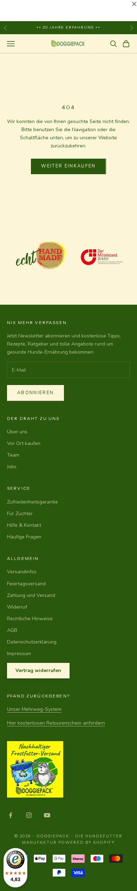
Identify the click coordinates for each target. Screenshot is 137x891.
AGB (12, 630)
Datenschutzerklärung (32, 642)
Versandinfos (22, 571)
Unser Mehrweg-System (34, 709)
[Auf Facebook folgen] (10, 815)
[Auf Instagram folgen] (28, 815)
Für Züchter (20, 513)
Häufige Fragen (24, 536)
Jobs (12, 466)
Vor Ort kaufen (23, 443)
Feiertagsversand (26, 583)
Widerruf (17, 607)
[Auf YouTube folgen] (47, 815)
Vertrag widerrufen (38, 670)
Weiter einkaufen (68, 166)
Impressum (19, 653)
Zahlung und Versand (31, 595)
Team (13, 455)
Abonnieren (35, 393)
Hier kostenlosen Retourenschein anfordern (56, 723)
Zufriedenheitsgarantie (32, 502)
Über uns (17, 431)
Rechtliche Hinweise (30, 618)
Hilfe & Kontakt (24, 525)
